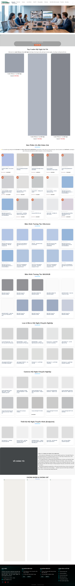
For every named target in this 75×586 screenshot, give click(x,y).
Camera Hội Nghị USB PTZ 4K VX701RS (67, 411)
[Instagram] (8, 582)
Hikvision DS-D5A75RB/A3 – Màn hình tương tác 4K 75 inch (22, 244)
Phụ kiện (62, 2)
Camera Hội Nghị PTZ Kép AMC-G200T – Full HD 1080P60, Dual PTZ (7, 391)
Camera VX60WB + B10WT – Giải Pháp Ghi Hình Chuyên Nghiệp (7, 192)
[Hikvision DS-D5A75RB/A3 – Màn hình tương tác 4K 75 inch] (22, 234)
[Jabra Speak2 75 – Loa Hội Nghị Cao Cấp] (67, 333)
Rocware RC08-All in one (36, 213)
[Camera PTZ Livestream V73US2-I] (22, 402)
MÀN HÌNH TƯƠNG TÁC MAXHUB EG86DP (51, 294)
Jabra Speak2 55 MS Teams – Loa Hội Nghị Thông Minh (7, 363)
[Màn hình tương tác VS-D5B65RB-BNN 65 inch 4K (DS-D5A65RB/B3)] (7, 204)
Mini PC (34, 2)
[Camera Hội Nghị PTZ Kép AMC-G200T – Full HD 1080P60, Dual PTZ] (7, 382)
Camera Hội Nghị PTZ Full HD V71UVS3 (52, 411)
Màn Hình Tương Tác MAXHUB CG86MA (21, 314)
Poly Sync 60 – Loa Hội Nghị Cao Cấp (37, 363)
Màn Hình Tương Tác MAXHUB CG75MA (36, 314)
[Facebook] (3, 582)
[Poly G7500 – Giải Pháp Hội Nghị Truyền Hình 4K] (52, 432)
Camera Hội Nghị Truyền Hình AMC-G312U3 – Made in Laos (67, 391)
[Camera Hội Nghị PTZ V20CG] (37, 402)
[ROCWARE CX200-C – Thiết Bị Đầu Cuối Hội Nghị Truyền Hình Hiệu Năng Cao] (37, 432)
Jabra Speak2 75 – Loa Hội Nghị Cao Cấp (67, 342)
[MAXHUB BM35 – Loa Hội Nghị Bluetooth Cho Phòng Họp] (22, 333)
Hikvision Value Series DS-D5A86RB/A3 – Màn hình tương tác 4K (7, 244)
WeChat (29, 576)
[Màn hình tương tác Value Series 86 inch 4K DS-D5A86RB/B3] (52, 234)
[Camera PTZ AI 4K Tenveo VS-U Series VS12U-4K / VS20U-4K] (7, 402)
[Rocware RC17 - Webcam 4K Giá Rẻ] (37, 182)
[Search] (73, 3)
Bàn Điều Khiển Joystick (54, 2)
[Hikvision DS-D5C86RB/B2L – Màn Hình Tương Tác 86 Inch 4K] (67, 256)
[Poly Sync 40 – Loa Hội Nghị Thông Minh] (52, 354)
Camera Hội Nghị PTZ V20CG (37, 410)
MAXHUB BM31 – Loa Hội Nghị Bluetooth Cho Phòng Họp (37, 342)
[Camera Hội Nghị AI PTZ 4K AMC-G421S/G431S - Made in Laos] (37, 382)
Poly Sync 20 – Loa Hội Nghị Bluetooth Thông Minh (67, 363)
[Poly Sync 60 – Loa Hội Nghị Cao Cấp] (37, 354)
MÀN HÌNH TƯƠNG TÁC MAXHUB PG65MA (36, 294)
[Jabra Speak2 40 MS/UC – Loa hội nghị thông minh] (22, 354)
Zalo (24, 576)
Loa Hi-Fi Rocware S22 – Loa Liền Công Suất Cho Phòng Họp (7, 342)
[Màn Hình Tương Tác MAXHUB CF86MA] (67, 305)
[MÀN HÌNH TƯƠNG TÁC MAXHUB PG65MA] (37, 285)
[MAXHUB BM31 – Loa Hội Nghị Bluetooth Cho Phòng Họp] (37, 333)
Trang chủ (13, 2)
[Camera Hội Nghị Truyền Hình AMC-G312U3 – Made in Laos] (67, 382)
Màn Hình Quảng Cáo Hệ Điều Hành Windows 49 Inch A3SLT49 (67, 214)
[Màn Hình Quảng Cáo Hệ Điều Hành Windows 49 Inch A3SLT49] (67, 204)
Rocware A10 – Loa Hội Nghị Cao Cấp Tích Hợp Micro (52, 342)
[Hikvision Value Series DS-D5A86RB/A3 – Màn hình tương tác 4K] (7, 234)
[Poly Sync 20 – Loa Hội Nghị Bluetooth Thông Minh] (67, 354)
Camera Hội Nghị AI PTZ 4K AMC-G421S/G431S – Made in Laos (37, 391)
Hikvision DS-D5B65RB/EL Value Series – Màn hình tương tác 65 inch (52, 265)
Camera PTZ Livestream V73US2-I (21, 411)
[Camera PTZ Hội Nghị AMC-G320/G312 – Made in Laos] (52, 382)
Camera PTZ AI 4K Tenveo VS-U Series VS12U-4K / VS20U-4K (7, 412)
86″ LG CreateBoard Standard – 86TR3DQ (22, 169)
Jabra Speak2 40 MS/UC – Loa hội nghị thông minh (22, 363)
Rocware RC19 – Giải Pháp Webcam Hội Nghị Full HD (22, 214)
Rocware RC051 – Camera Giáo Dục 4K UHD (52, 191)
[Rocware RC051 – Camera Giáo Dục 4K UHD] (52, 182)
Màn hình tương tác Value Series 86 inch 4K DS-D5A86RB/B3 (51, 244)
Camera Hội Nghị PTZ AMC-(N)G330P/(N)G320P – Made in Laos (22, 391)
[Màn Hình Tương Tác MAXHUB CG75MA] (37, 305)
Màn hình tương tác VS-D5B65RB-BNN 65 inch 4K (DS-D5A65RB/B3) (7, 214)
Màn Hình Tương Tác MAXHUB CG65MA (51, 314)
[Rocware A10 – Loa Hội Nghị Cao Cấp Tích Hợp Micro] (52, 333)
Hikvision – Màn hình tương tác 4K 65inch (37, 244)
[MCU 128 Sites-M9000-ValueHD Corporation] (67, 432)
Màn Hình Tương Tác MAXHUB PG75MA (21, 294)
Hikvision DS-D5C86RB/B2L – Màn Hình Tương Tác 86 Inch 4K (67, 265)
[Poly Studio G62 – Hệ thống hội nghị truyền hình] (7, 432)
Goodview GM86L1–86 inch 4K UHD (7, 169)
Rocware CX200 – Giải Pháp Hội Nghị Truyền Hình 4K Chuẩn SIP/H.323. (22, 441)
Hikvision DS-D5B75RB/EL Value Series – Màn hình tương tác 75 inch (37, 265)
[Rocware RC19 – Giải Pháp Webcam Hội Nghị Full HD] (22, 204)
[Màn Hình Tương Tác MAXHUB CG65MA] (52, 305)
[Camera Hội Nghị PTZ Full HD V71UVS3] (52, 402)
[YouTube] (5, 582)
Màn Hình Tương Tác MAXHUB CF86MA (66, 314)
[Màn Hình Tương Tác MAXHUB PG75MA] (22, 285)
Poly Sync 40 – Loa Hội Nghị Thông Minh (52, 363)
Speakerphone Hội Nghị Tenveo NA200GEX (37, 169)
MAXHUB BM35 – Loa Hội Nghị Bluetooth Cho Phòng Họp (22, 342)
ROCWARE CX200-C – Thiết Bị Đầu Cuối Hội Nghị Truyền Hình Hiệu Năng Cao (37, 441)
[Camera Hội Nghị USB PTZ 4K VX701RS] (67, 402)
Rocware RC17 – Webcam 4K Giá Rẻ (37, 191)
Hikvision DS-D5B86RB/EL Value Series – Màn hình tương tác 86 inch (22, 265)
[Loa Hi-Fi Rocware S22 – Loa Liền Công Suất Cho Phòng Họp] (7, 333)
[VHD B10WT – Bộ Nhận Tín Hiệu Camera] (52, 204)
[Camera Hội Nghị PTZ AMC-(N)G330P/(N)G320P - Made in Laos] (22, 382)
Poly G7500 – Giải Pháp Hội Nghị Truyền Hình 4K (52, 441)
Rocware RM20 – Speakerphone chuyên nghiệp (52, 169)
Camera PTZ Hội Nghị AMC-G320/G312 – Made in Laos (52, 391)
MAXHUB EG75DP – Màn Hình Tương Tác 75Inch (67, 294)
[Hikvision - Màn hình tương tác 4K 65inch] (37, 234)
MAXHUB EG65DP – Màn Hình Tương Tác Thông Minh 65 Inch (7, 314)
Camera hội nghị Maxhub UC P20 (67, 169)
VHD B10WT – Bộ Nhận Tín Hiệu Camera (52, 214)
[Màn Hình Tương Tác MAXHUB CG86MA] (22, 305)
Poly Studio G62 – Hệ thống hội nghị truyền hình (7, 441)
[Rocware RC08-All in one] (37, 204)
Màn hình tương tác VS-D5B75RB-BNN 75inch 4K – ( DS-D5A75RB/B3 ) (67, 192)
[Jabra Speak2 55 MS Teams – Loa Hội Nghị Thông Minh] (7, 354)
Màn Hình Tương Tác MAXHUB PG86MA (6, 294)
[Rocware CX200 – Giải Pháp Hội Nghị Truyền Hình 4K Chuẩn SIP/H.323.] (22, 432)
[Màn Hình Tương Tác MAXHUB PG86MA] (7, 285)
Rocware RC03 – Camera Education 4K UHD (21, 191)
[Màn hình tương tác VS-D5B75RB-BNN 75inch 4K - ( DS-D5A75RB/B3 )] (67, 182)
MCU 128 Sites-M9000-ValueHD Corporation (66, 441)
